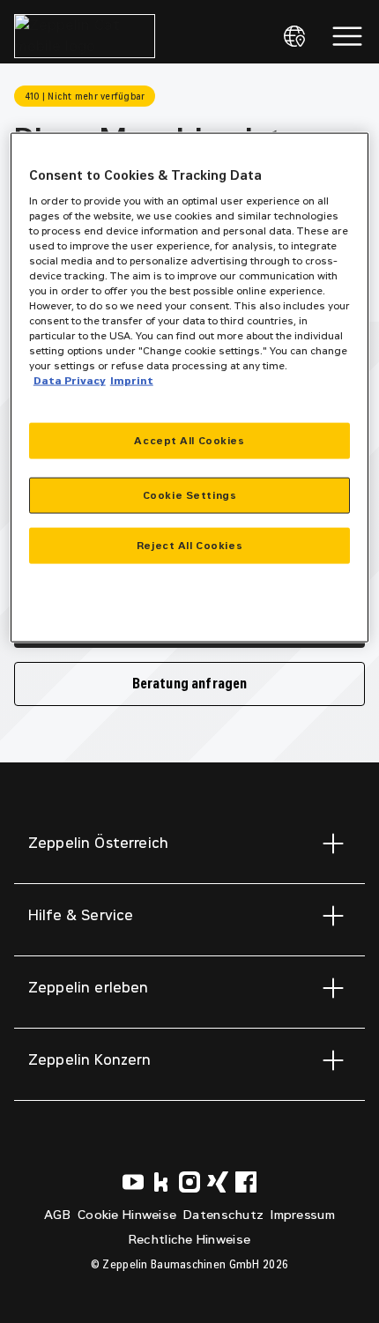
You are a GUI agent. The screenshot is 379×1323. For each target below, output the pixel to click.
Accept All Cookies (189, 440)
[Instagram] (189, 1182)
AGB (57, 1215)
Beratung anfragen (190, 683)
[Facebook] (245, 1182)
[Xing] (217, 1182)
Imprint (131, 381)
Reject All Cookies (189, 545)
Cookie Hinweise (127, 1215)
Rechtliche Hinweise (189, 1239)
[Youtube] (133, 1182)
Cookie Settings (190, 494)
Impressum (303, 1215)
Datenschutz (223, 1215)
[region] (190, 387)
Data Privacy (69, 381)
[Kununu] (161, 1182)
